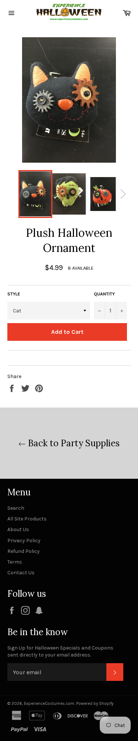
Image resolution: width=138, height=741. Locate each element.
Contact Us (21, 572)
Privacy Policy (23, 540)
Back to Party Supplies (73, 443)
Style (13, 294)
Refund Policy (23, 551)
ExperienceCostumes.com (49, 703)
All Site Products (27, 519)
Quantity (104, 294)
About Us (18, 529)
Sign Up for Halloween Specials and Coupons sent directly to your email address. (60, 651)
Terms (14, 562)
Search (15, 508)
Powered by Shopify (94, 703)
